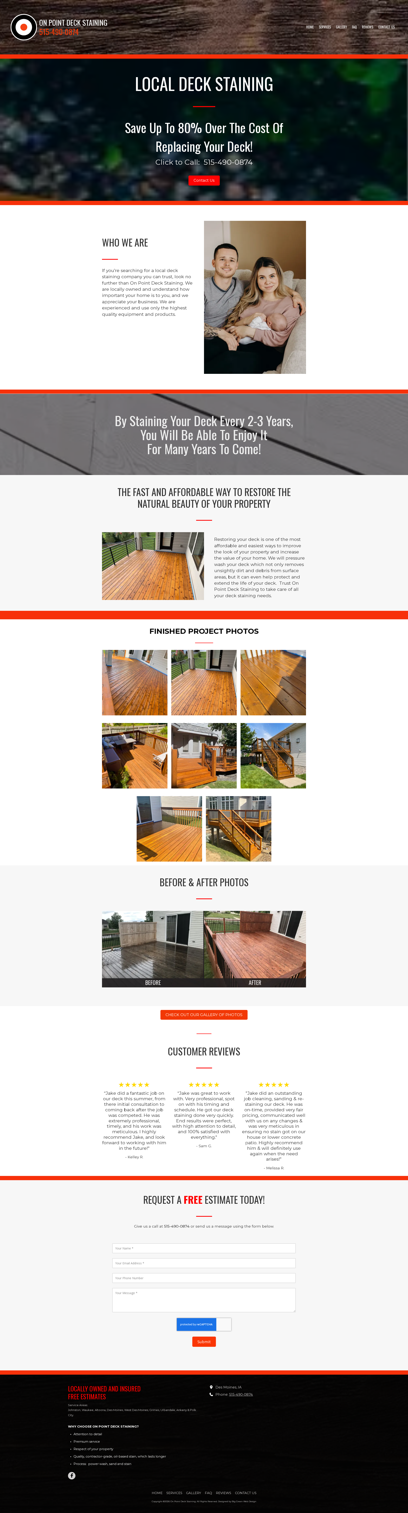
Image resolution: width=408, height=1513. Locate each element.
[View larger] (134, 682)
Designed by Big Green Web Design (237, 1501)
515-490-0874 (241, 1394)
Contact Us (204, 180)
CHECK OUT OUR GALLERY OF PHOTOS (204, 1014)
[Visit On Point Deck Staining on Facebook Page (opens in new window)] (71, 1475)
